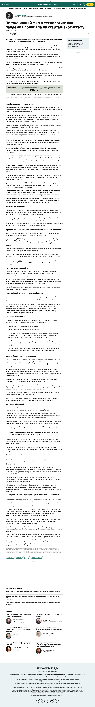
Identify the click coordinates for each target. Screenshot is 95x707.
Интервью (65, 8)
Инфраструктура (33, 8)
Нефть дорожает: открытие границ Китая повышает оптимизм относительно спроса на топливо (34, 603)
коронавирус (10, 557)
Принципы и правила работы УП (76, 674)
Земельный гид (82, 8)
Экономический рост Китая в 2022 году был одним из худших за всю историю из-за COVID (32, 597)
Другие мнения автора (75, 40)
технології (18, 557)
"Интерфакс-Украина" (59, 679)
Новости (11, 8)
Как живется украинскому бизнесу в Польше (49, 615)
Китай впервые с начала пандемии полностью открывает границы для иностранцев (33, 591)
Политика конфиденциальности (35, 674)
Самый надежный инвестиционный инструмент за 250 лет (18, 615)
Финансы (49, 8)
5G (24, 557)
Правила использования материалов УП (56, 674)
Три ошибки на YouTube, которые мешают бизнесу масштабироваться (49, 628)
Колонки (24, 8)
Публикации (18, 8)
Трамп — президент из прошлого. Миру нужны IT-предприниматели (77, 44)
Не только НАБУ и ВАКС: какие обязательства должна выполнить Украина (18, 629)
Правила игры (42, 8)
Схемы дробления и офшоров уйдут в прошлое (19, 643)
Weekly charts (73, 8)
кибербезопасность (37, 557)
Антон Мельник (20, 15)
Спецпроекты (57, 8)
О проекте (23, 674)
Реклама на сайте (14, 674)
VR (28, 557)
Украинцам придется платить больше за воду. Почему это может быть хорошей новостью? (48, 644)
